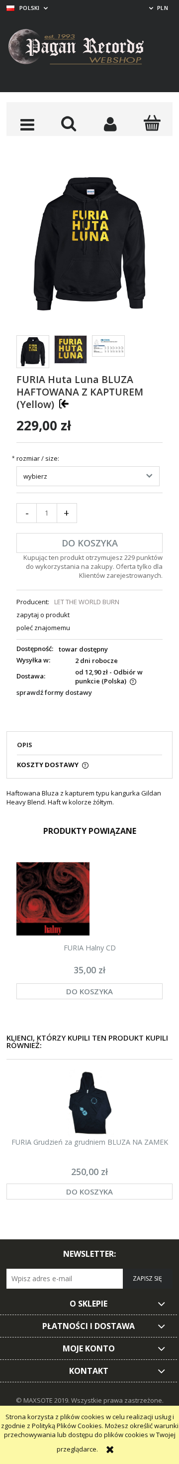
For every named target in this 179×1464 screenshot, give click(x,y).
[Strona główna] (83, 48)
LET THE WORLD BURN (86, 601)
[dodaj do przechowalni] (64, 403)
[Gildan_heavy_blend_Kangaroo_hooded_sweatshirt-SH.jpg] (108, 346)
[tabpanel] (89, 797)
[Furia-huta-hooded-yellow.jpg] (33, 352)
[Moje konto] (110, 124)
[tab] (89, 747)
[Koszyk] (152, 123)
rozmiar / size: (37, 458)
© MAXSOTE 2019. (43, 1400)
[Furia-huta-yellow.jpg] (71, 349)
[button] (27, 124)
